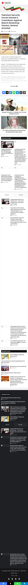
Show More (13, 86)
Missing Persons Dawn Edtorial (18, 366)
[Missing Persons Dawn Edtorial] (5, 368)
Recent (7, 195)
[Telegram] (17, 92)
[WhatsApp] (14, 92)
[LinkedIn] (10, 92)
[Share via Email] (20, 92)
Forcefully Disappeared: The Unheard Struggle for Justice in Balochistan (18, 342)
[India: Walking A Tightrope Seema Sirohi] (5, 356)
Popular (21, 195)
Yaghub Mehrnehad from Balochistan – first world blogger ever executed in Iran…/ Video (7, 152)
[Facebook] (3, 92)
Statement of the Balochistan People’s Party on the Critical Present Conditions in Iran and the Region (6, 177)
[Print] (24, 92)
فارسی (12, 575)
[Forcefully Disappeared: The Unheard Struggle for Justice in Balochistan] (5, 342)
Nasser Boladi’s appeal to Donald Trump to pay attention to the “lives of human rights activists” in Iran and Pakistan (18, 221)
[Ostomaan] (6, 3)
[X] (7, 92)
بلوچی (16, 575)
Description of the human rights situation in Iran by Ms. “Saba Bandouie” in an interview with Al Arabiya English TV (18, 211)
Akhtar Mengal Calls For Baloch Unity (11, 373)
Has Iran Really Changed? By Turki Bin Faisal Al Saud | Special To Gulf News (13, 402)
